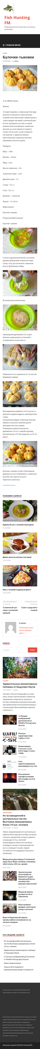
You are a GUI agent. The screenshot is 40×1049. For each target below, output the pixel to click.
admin (16, 61)
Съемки (5, 681)
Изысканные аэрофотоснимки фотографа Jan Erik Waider (26, 777)
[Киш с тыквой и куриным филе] (20, 587)
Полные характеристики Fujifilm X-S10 (25, 735)
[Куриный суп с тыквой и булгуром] (20, 522)
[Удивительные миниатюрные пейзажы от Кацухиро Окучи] (20, 679)
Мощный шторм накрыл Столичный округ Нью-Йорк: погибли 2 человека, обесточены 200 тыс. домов (19, 861)
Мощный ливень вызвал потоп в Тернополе (25, 894)
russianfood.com (9, 485)
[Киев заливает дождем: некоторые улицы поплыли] (10, 912)
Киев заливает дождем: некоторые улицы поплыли (27, 907)
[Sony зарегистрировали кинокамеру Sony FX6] (10, 769)
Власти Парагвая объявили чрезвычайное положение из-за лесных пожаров (17, 919)
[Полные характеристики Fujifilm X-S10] (10, 741)
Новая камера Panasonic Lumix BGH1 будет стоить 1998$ (26, 749)
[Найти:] (20, 650)
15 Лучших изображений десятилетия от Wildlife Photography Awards (27, 720)
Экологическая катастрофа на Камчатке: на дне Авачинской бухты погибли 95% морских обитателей (27, 878)
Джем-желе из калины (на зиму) (17, 557)
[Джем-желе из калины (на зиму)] (20, 554)
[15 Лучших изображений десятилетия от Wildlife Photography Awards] (10, 724)
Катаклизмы (7, 812)
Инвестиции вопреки (12, 963)
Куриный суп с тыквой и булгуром (18, 524)
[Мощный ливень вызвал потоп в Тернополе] (10, 900)
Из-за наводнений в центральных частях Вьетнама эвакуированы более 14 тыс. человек (19, 943)
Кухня (5, 53)
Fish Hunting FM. (17, 20)
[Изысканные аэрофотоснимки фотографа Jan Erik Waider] (10, 782)
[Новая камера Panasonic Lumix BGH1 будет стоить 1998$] (10, 754)
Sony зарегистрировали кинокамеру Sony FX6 (27, 763)
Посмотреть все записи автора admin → (26, 630)
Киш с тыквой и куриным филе (17, 589)
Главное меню (13, 45)
